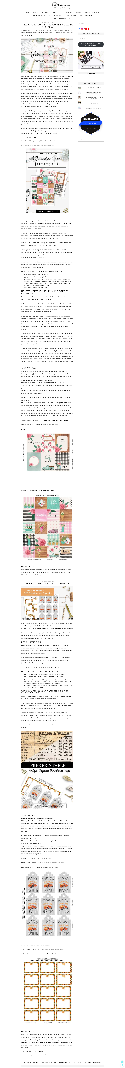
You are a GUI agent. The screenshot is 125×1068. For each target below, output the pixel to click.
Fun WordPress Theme (61, 1065)
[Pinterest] (84, 29)
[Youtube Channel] (87, 29)
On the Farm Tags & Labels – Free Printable (35, 1055)
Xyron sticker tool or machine (31, 341)
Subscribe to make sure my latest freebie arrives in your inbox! (91, 44)
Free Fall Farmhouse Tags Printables (47, 584)
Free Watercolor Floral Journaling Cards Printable (47, 26)
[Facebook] (79, 29)
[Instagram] (82, 29)
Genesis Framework (74, 1065)
